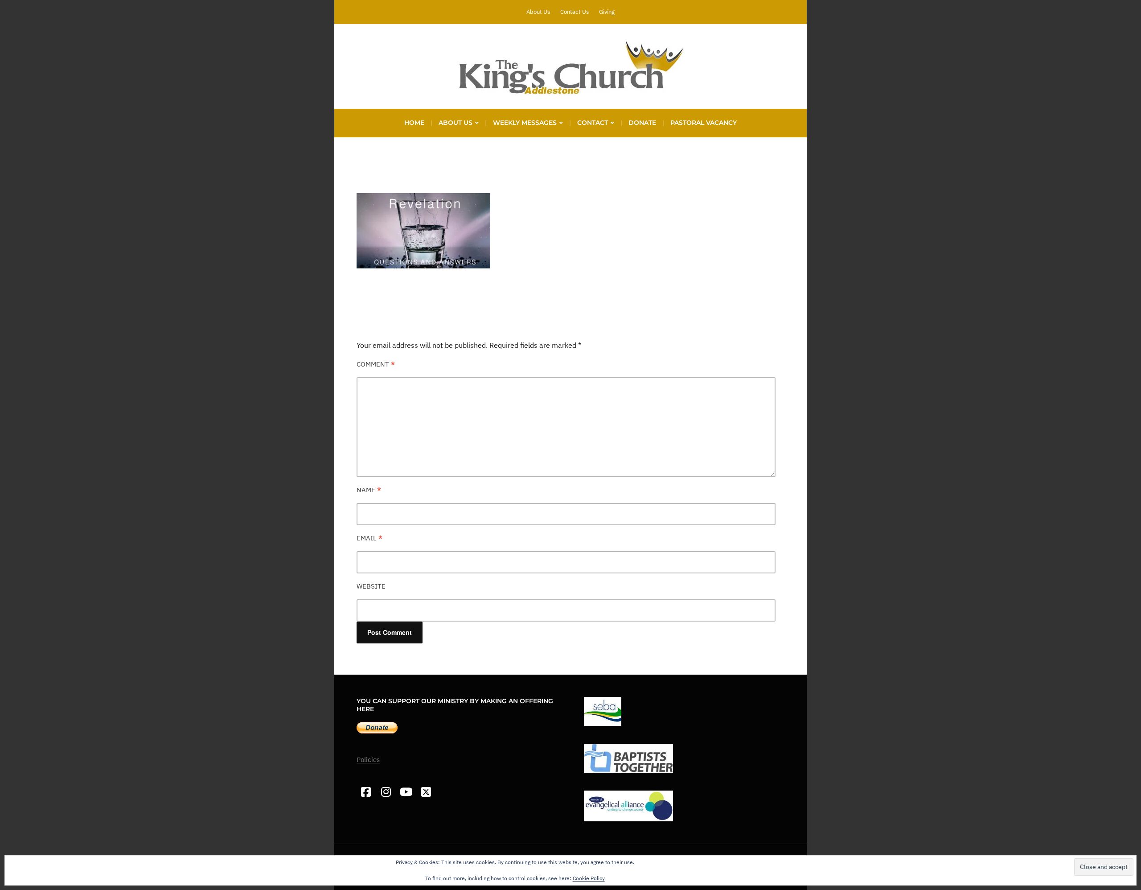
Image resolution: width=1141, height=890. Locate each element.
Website (371, 586)
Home (414, 123)
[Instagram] (386, 792)
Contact (592, 123)
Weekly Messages (525, 123)
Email (369, 538)
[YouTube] (406, 792)
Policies (368, 759)
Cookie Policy (589, 878)
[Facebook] (365, 792)
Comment (376, 364)
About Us (538, 12)
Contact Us (574, 12)
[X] (426, 792)
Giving (607, 12)
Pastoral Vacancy (703, 123)
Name (369, 490)
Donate (642, 123)
